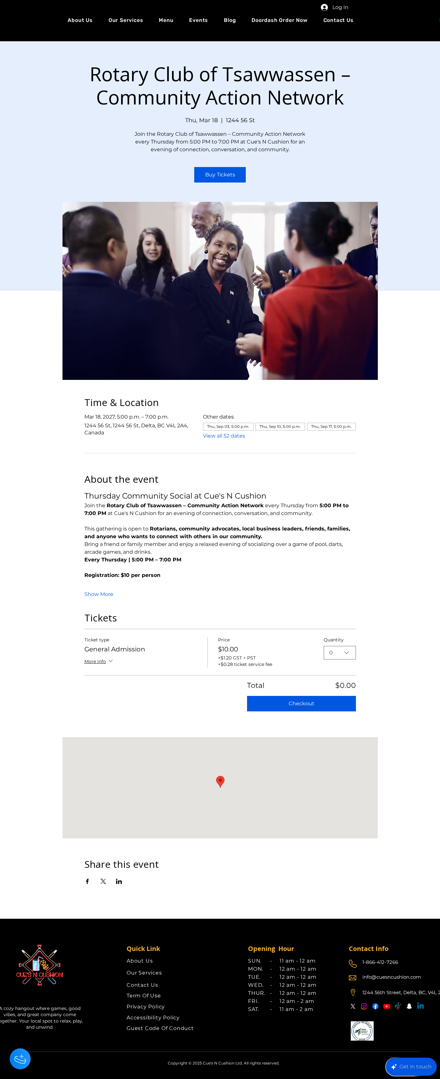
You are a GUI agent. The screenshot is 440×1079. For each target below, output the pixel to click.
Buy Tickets (220, 175)
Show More (98, 594)
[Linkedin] (420, 1006)
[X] (353, 1006)
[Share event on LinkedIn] (119, 881)
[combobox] (340, 652)
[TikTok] (398, 1006)
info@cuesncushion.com (391, 977)
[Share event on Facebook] (87, 881)
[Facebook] (375, 1006)
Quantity (334, 640)
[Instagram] (364, 1006)
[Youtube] (387, 1006)
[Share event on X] (103, 881)
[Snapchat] (409, 1006)
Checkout (301, 703)
